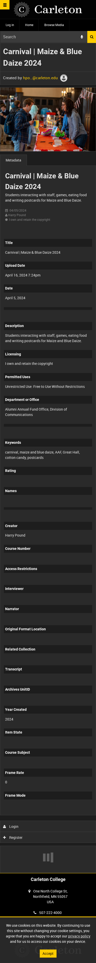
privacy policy (79, 936)
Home (29, 25)
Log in (10, 25)
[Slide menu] (4, 4)
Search (91, 37)
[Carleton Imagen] (48, 9)
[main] (48, 458)
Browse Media (54, 25)
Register (15, 837)
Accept (48, 953)
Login (13, 826)
